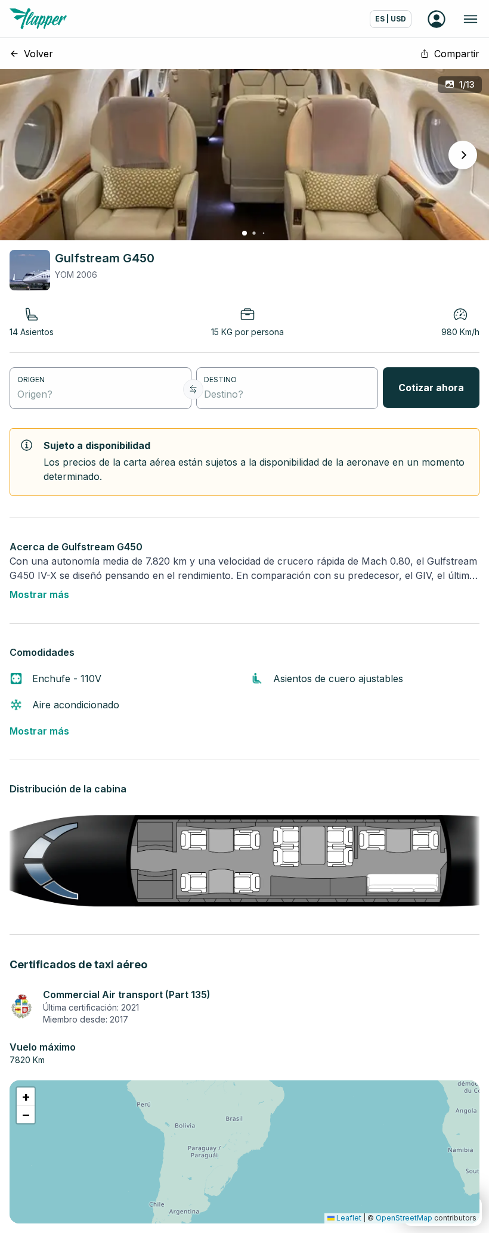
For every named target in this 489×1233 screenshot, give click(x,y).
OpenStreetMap (404, 1217)
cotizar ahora (431, 388)
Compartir (456, 54)
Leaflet (348, 1217)
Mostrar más (39, 594)
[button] (26, 1096)
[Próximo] (462, 155)
